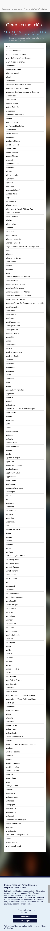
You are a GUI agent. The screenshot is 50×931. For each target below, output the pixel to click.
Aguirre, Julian (11, 194)
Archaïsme (10, 503)
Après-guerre (11, 484)
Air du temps (11, 201)
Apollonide (10, 461)
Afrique (9, 171)
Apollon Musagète (13, 457)
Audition (9, 759)
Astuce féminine (12, 710)
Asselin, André (11, 691)
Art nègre (9, 620)
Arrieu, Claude (11, 578)
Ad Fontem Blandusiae (15, 126)
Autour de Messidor (13, 823)
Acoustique (10, 111)
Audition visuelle (12, 770)
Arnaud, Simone (12, 567)
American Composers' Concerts (18, 295)
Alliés (8, 250)
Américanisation (12, 307)
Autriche (9, 827)
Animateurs (10, 405)
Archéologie (10, 506)
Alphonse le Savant (13, 258)
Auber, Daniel (11, 725)
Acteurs (9, 118)
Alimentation (11, 224)
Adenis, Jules (11, 148)
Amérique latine (12, 329)
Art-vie (8, 646)
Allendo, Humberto (13, 243)
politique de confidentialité (22, 926)
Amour (8, 341)
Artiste (8, 665)
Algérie (9, 220)
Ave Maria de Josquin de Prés (17, 834)
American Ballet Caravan (15, 284)
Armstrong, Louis (12, 559)
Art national (10, 616)
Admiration (10, 160)
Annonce (9, 416)
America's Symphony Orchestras (18, 276)
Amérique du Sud (13, 325)
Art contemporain (13, 593)
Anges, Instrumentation (15, 390)
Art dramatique (12, 604)
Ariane (8, 533)
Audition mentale (12, 767)
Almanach (10, 254)
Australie (9, 789)
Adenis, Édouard (12, 145)
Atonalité (9, 718)
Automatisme (11, 812)
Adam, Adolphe (12, 133)
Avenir (8, 838)
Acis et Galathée (12, 107)
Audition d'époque (13, 763)
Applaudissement (13, 469)
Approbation (11, 480)
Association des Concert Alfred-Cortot (20, 695)
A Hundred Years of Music (16, 54)
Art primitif (10, 627)
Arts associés (11, 676)
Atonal (8, 714)
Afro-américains (12, 175)
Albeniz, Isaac (11, 205)
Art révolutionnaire (13, 635)
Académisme (11, 95)
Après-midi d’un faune (14, 488)
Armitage (9, 552)
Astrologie (10, 703)
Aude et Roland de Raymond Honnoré (21, 744)
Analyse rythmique (13, 356)
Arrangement (11, 574)
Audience (9, 748)
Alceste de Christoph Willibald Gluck (20, 209)
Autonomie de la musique (16, 819)
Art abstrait (10, 586)
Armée (8, 548)
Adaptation (10, 137)
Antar (8, 424)
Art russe (9, 638)
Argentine (10, 518)
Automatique (11, 808)
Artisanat (9, 657)
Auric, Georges (12, 785)
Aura (8, 782)
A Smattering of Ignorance (16, 62)
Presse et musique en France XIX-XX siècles (24, 9)
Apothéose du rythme (14, 465)
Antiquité (9, 439)
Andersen (10, 371)
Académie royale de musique (17, 88)
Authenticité (10, 793)
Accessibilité (11, 99)
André (8, 374)
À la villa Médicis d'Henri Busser (18, 58)
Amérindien (10, 310)
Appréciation (11, 476)
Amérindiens (11, 314)
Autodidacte (10, 801)
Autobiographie (12, 797)
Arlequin (9, 544)
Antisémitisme (11, 442)
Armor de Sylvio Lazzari (15, 555)
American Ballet (12, 280)
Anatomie (10, 363)
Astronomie (10, 706)
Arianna (9, 537)
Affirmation (10, 167)
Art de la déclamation (14, 597)
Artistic (8, 672)
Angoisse (9, 397)
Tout (37, 34)
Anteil (8, 427)
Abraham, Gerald (13, 73)
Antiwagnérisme (12, 446)
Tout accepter (25, 920)
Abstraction (10, 80)
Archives (9, 514)
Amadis (9, 265)
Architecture (11, 510)
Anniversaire (11, 412)
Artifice (9, 650)
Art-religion (10, 642)
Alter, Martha (11, 261)
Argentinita (10, 522)
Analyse (9, 348)
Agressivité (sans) (13, 190)
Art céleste (10, 589)
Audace (9, 740)
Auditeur (9, 755)
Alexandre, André (13, 212)
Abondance (10, 65)
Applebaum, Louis (13, 473)
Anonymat (10, 420)
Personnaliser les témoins (26, 911)
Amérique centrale (13, 322)
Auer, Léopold (11, 778)
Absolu (9, 77)
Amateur (9, 269)
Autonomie (10, 816)
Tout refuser (25, 916)
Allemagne (10, 231)
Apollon (9, 454)
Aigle (8, 197)
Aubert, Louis (11, 733)
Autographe (10, 804)
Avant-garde (11, 831)
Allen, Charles (11, 235)
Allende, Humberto (13, 239)
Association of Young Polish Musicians (21, 699)
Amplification (11, 344)
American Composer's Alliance (18, 292)
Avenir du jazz (11, 842)
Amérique (10, 318)
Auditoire (9, 774)
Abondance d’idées (13, 69)
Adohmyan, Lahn (12, 163)
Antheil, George (12, 431)
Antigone (9, 435)
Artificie (9, 653)
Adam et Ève (11, 129)
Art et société (11, 608)
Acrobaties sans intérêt (15, 114)
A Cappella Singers (13, 50)
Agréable (9, 182)
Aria (7, 525)
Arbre (8, 495)
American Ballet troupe (15, 288)
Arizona (9, 540)
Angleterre (10, 393)
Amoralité (10, 337)
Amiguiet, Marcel (12, 333)
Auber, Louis (11, 729)
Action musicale (12, 122)
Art (7, 582)
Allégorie (9, 227)
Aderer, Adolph (12, 152)
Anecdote (10, 378)
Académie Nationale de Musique (18, 84)
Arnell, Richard (12, 571)
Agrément (10, 186)
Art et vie (9, 612)
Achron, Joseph (12, 103)
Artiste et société (12, 669)
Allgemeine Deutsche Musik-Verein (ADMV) (22, 246)
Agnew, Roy (10, 178)
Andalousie (10, 367)
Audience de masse (13, 752)
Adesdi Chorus (12, 156)
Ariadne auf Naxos (13, 529)
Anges (8, 386)
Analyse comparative (14, 352)
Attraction (10, 721)
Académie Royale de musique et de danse (22, 92)
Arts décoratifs (11, 684)
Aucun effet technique (14, 736)
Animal (9, 401)
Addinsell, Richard (13, 141)
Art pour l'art (11, 623)
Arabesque (10, 491)
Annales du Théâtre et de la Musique (20, 408)
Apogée (9, 450)
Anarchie (9, 359)
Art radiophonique (13, 631)
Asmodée (10, 687)
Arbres (8, 499)
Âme (8, 273)
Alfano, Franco (12, 216)
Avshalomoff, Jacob (13, 846)
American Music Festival (15, 299)
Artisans (9, 661)
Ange (8, 382)
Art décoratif (11, 601)
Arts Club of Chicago (14, 680)
